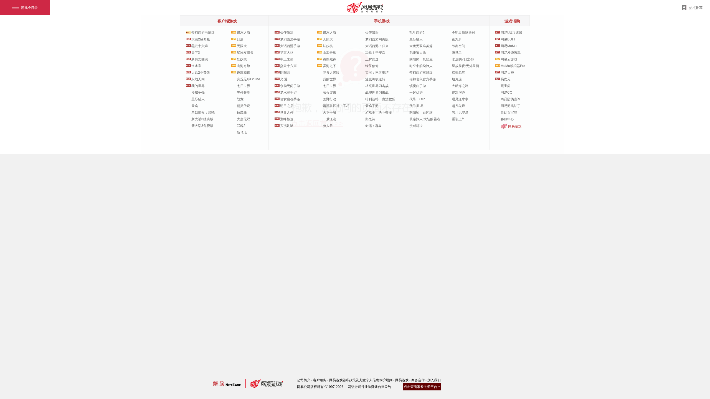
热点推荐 (696, 7)
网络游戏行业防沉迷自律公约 (369, 387)
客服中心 (507, 118)
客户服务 (319, 380)
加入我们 (434, 380)
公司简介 (303, 380)
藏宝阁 (506, 85)
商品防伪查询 (511, 98)
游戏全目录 (29, 7)
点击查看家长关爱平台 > (422, 387)
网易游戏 (514, 126)
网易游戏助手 (511, 105)
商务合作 (418, 380)
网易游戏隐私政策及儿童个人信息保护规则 (360, 380)
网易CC (506, 92)
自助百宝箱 (509, 112)
